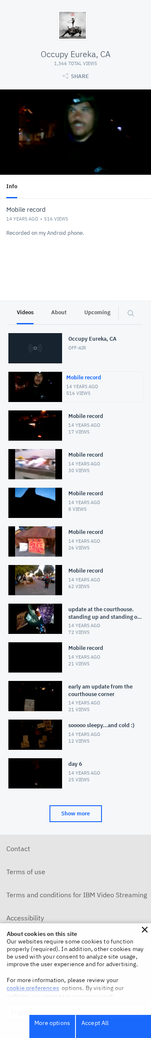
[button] (145, 930)
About (59, 312)
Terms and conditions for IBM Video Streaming (76, 895)
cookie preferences (33, 988)
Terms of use (25, 871)
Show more (75, 813)
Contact (18, 848)
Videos (25, 312)
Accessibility (25, 918)
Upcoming (97, 312)
